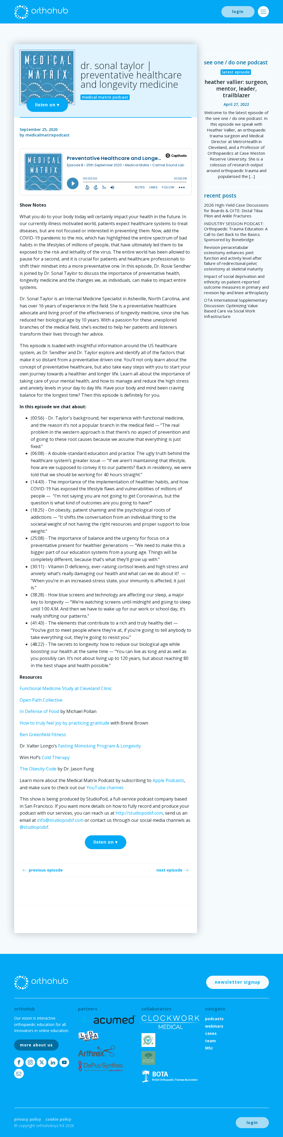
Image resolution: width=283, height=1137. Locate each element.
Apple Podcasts (167, 780)
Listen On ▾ (47, 104)
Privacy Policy (27, 1119)
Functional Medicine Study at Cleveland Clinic (66, 688)
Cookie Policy (58, 1119)
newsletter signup (237, 982)
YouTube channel (104, 788)
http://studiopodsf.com (139, 813)
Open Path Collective (41, 700)
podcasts (214, 1018)
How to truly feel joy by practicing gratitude (64, 723)
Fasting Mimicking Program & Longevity (99, 746)
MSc (209, 1048)
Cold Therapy (56, 757)
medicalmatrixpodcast (47, 135)
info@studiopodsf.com (60, 820)
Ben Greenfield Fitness (43, 734)
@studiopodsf (34, 827)
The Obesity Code (38, 769)
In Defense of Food (39, 711)
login (237, 11)
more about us (36, 1044)
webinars (214, 1026)
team (210, 1040)
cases (211, 1033)
